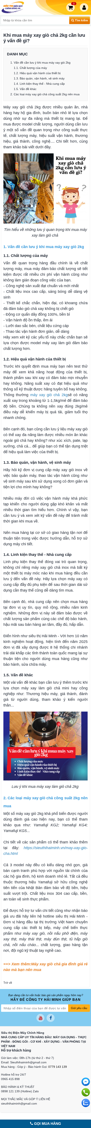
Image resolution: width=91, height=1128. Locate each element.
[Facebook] (51, 1018)
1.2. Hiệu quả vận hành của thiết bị (37, 73)
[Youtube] (40, 1018)
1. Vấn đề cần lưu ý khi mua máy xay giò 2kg (40, 62)
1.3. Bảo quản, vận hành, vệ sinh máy (39, 78)
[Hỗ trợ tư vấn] (85, 1092)
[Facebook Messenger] (85, 1082)
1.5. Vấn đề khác (25, 89)
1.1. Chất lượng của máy (30, 68)
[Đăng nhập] (85, 7)
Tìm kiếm (81, 20)
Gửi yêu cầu (79, 1008)
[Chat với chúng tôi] (85, 1103)
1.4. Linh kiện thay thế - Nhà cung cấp (40, 83)
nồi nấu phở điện (62, 933)
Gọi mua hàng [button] (47, 1124)
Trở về (7, 982)
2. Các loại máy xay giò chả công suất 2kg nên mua (45, 94)
